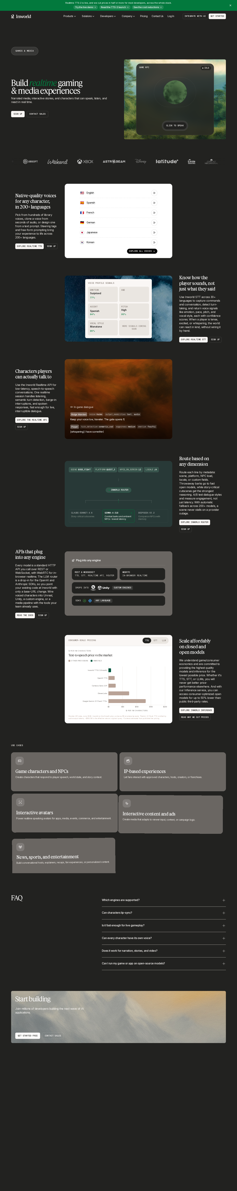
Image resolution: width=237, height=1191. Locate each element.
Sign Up (18, 114)
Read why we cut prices (195, 717)
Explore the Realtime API (32, 420)
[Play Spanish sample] (154, 203)
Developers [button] (106, 16)
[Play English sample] (154, 193)
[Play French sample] (154, 213)
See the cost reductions (146, 7)
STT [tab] (155, 640)
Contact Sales (53, 1035)
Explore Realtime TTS (29, 246)
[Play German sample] (154, 223)
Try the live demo (84, 7)
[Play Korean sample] (154, 242)
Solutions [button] (87, 16)
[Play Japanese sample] (154, 232)
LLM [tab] (164, 640)
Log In (171, 16)
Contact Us (157, 16)
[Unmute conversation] (166, 432)
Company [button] (127, 16)
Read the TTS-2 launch (113, 7)
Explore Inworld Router (194, 522)
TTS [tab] (147, 640)
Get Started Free (28, 1035)
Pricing (143, 16)
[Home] (21, 16)
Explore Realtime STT (193, 339)
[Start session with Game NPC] (175, 92)
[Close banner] (230, 5)
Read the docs (25, 615)
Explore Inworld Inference (196, 710)
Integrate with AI (195, 16)
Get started (217, 16)
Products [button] (68, 16)
